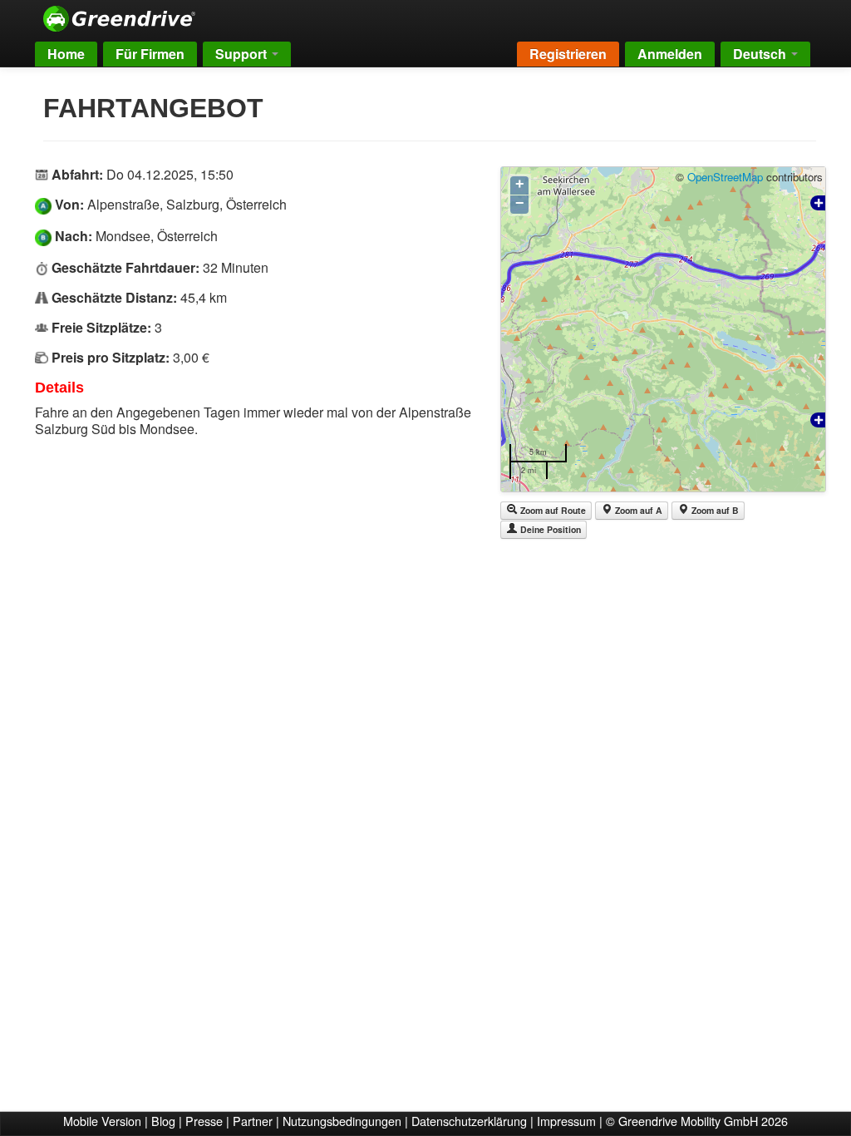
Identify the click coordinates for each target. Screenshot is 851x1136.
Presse (204, 1120)
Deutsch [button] (761, 53)
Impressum (566, 1120)
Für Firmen (150, 53)
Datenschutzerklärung (469, 1120)
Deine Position (549, 529)
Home (66, 53)
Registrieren (568, 53)
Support (242, 53)
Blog (163, 1120)
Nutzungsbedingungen (342, 1120)
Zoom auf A (637, 510)
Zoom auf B (714, 510)
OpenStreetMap (725, 177)
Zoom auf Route (552, 510)
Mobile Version (102, 1120)
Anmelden (669, 53)
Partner (253, 1120)
